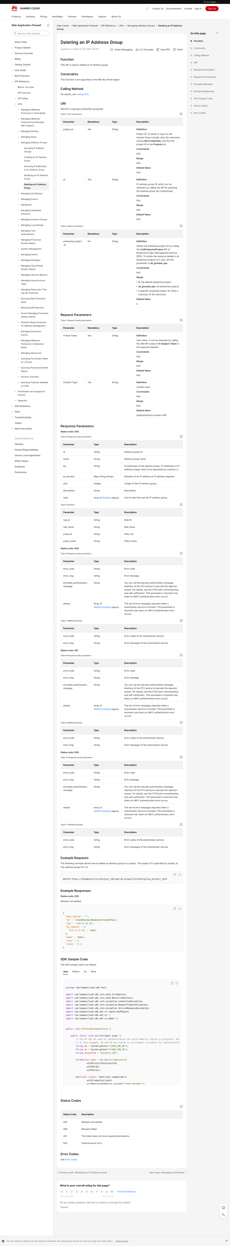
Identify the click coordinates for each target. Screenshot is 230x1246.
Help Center (63, 25)
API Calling (23, 98)
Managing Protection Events (31, 333)
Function (198, 41)
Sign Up (212, 8)
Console (188, 8)
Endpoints (20, 466)
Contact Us (158, 8)
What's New (21, 42)
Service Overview (24, 53)
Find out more (122, 1241)
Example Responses (204, 91)
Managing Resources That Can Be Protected (33, 291)
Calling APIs (83, 94)
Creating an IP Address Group (35, 159)
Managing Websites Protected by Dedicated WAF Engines (32, 122)
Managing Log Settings (32, 225)
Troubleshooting (23, 417)
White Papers (21, 461)
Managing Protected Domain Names (31, 241)
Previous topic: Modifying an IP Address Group (83, 1172)
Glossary (19, 444)
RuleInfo (106, 497)
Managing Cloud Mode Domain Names (32, 267)
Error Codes (200, 112)
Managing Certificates (31, 193)
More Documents (23, 428)
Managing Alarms (29, 254)
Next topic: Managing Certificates (167, 1172)
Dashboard (26, 204)
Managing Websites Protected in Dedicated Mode (32, 344)
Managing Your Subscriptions (28, 232)
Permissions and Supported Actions (31, 393)
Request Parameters (204, 69)
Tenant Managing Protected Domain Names (34, 315)
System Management (31, 249)
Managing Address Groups (34, 142)
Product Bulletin (23, 47)
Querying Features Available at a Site (34, 384)
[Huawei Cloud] (26, 8)
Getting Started (23, 64)
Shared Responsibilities (26, 449)
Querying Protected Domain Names (34, 369)
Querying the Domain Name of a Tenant (34, 360)
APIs (20, 104)
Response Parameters (205, 77)
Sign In (198, 8)
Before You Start (26, 87)
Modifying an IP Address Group (36, 177)
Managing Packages (30, 260)
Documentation (173, 8)
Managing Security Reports (34, 275)
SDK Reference (22, 406)
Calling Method (201, 55)
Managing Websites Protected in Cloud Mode (33, 111)
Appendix (22, 400)
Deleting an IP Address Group (35, 186)
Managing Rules (28, 137)
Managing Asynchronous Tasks (33, 282)
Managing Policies (29, 131)
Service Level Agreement (27, 455)
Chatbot (64, 1207)
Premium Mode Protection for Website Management (33, 324)
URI (195, 62)
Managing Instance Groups (34, 219)
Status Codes (200, 105)
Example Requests (203, 84)
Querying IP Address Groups (34, 150)
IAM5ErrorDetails (102, 607)
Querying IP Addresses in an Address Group (35, 168)
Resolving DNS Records (32, 307)
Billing (18, 59)
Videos (18, 423)
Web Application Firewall (85, 25)
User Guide (20, 70)
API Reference (22, 81)
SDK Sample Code (203, 98)
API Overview (24, 92)
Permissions (21, 472)
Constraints (199, 48)
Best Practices (22, 75)
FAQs (17, 411)
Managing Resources (31, 353)
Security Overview (30, 376)
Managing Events (29, 199)
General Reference (24, 438)
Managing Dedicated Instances (31, 212)
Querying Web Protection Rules (33, 300)
